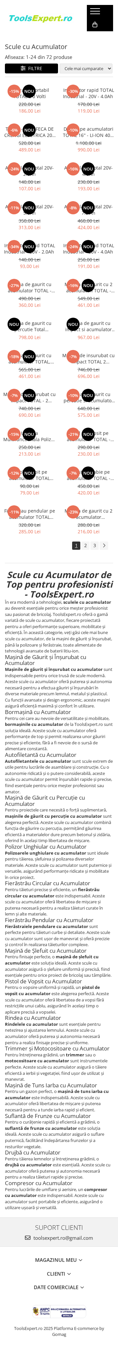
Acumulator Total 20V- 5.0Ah (29, 209)
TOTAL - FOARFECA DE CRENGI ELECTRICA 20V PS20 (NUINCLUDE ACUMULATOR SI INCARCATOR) (29, 132)
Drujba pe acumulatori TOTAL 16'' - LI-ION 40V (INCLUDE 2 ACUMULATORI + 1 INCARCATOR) (88, 132)
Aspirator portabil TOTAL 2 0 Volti (29, 93)
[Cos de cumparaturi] (95, 24)
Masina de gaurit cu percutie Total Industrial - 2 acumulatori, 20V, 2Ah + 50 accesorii (30, 326)
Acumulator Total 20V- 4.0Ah (88, 171)
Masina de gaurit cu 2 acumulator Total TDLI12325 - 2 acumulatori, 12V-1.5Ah (88, 514)
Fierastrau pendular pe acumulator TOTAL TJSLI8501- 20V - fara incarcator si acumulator (29, 514)
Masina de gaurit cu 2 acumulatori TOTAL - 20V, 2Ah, (88, 287)
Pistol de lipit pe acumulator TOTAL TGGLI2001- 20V (29, 475)
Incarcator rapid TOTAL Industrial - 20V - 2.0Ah (29, 248)
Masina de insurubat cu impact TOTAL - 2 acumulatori (29, 397)
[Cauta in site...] (94, 37)
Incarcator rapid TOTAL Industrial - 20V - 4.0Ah (88, 93)
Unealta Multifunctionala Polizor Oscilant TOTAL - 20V (29, 436)
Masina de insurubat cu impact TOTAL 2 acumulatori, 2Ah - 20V (88, 358)
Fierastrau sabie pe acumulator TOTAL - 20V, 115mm (88, 475)
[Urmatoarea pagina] (104, 546)
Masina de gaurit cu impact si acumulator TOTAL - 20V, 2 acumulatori (88, 326)
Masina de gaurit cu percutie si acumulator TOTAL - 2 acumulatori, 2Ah (89, 397)
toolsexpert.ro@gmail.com (62, 1238)
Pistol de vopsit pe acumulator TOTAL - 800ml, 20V (88, 436)
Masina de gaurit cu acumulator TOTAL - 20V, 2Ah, (29, 287)
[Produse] (96, 13)
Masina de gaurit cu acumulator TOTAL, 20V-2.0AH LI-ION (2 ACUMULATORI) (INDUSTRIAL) (29, 358)
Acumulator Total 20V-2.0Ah (29, 171)
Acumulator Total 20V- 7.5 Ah (88, 209)
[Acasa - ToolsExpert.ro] (41, 18)
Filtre (34, 68)
